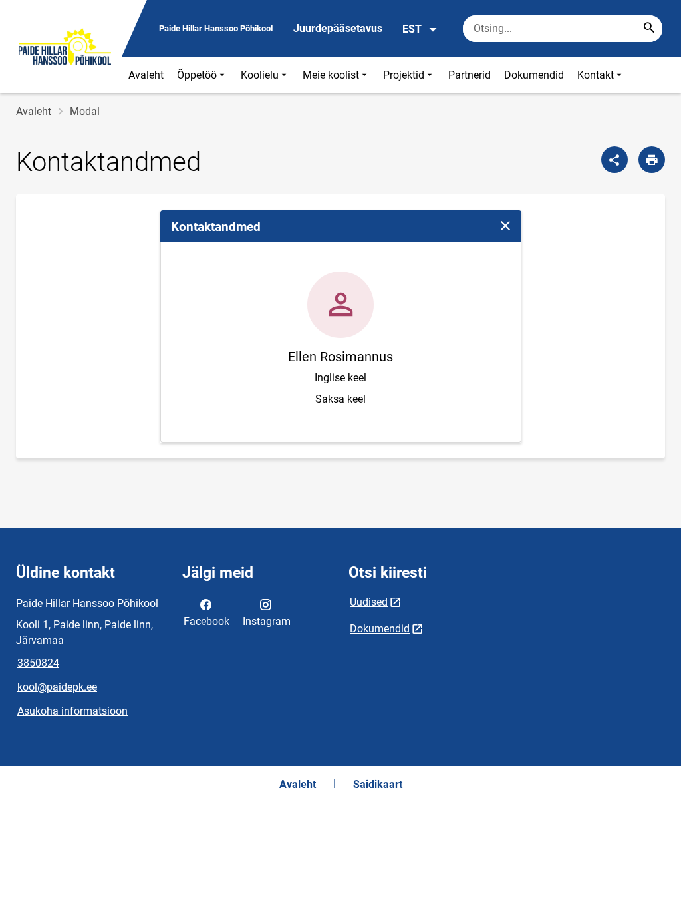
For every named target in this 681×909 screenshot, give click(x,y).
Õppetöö (197, 75)
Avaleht (146, 75)
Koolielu (260, 75)
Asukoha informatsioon (72, 711)
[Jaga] (614, 159)
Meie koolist (331, 75)
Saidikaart (377, 784)
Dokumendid (534, 75)
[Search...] (649, 28)
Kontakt (595, 75)
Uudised (369, 602)
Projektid (403, 75)
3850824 (38, 663)
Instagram (267, 621)
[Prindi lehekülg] (651, 159)
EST (412, 29)
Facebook (206, 621)
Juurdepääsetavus (337, 28)
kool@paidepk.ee (57, 687)
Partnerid (469, 75)
